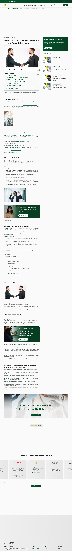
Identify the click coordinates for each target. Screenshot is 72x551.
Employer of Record (35, 548)
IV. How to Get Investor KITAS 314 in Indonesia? (15, 81)
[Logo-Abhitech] (8, 5)
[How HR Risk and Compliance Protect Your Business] (47, 83)
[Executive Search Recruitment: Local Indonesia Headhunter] (47, 66)
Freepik (10, 127)
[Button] (4, 482)
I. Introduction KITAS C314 (10, 75)
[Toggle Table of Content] (37, 74)
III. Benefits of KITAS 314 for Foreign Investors (15, 79)
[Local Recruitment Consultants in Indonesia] (47, 57)
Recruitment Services (36, 549)
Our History (47, 548)
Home (59, 548)
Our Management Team (49, 549)
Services (59, 549)
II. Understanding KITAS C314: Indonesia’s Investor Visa (17, 77)
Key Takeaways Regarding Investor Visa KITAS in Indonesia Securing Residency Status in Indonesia (20, 88)
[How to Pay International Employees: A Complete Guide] (47, 75)
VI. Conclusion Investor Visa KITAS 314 (13, 85)
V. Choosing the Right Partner (12, 83)
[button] (26, 5)
